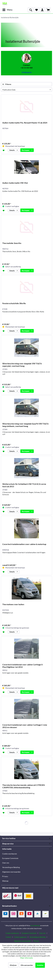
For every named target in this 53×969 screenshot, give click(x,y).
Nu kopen (25, 150)
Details (12, 150)
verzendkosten (35, 925)
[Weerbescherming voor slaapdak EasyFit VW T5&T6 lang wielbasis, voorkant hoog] (26, 408)
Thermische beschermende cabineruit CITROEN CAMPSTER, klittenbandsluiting (23, 786)
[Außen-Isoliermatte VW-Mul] (26, 167)
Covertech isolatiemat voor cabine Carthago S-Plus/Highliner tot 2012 (22, 665)
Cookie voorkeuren (9, 854)
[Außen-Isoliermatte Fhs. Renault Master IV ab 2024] (26, 107)
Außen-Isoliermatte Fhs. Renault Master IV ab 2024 (24, 122)
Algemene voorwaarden (11, 872)
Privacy (5, 876)
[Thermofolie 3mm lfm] (26, 227)
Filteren (8, 84)
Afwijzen (13, 965)
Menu (9, 9)
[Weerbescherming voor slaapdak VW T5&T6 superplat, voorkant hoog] (26, 348)
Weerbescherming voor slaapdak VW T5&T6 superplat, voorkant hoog (22, 364)
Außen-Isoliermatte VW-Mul (15, 183)
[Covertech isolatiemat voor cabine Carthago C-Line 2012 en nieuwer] (26, 709)
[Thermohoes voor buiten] (26, 588)
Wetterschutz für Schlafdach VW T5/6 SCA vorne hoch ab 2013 (24, 485)
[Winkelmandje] (48, 9)
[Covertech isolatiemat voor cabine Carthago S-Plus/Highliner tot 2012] (26, 649)
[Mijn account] (42, 9)
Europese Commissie (10, 858)
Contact (8, 937)
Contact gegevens (20, 937)
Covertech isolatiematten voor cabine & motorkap (24, 544)
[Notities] (36, 9)
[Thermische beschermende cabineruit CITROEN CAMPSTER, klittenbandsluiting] (26, 769)
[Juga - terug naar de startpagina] (4, 3)
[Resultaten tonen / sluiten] (30, 9)
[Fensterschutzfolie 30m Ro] (26, 287)
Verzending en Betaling (11, 867)
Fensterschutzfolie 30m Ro (14, 303)
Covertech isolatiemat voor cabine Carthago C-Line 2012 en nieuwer (24, 726)
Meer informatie (26, 958)
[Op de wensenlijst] (4, 150)
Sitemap (5, 881)
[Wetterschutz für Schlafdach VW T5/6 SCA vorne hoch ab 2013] (26, 468)
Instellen (40, 965)
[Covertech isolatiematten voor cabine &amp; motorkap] (26, 528)
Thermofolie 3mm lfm (11, 243)
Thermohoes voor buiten (13, 604)
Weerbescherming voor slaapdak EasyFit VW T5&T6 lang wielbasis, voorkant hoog (25, 424)
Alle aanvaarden (27, 965)
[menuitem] (7, 9)
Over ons (5, 863)
